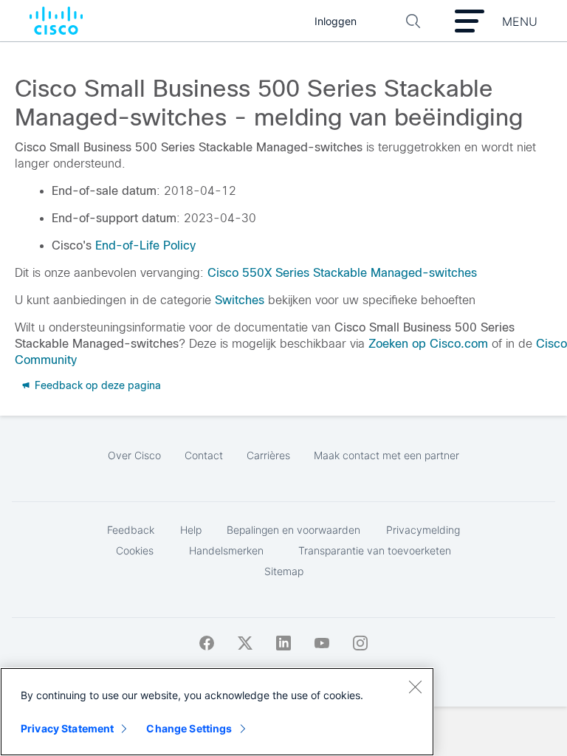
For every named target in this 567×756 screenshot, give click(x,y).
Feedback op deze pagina (96, 385)
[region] (217, 711)
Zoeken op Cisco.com (428, 343)
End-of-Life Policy (145, 245)
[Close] (415, 686)
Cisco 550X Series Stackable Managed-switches (340, 273)
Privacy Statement (67, 728)
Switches (239, 300)
